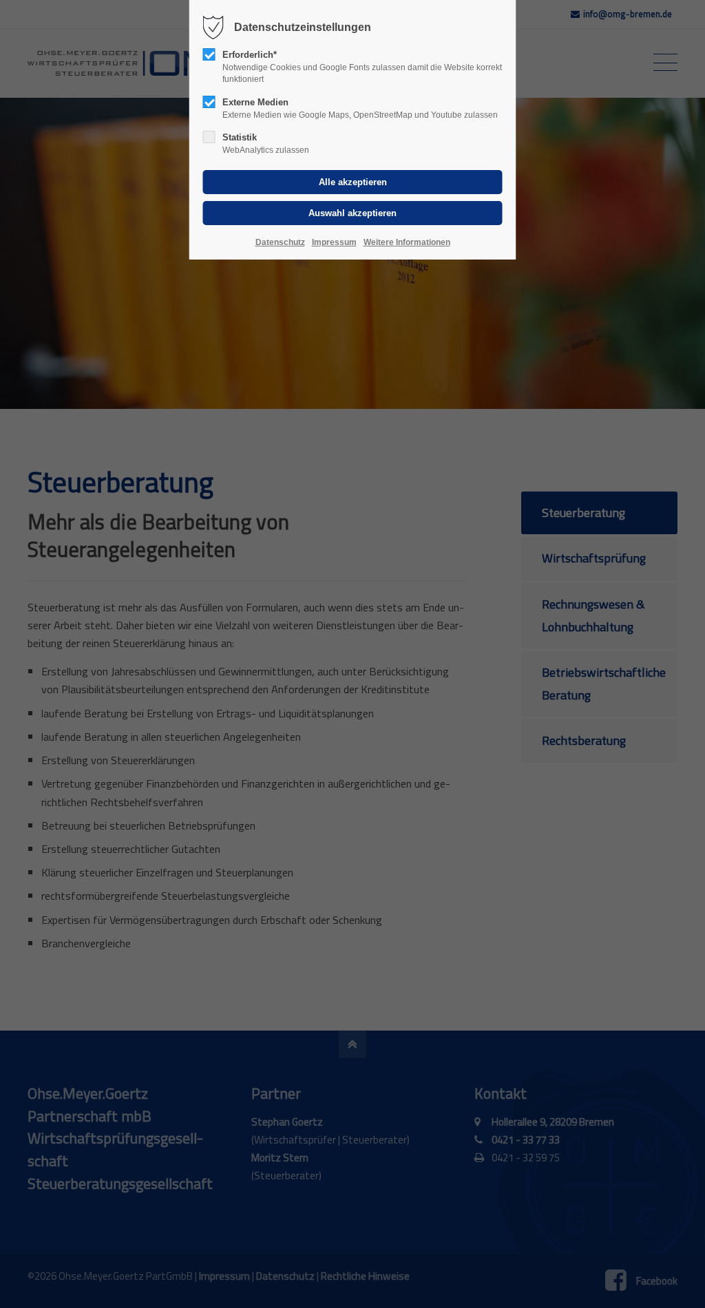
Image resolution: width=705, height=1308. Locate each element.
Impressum (334, 242)
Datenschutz (280, 242)
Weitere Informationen (407, 242)
